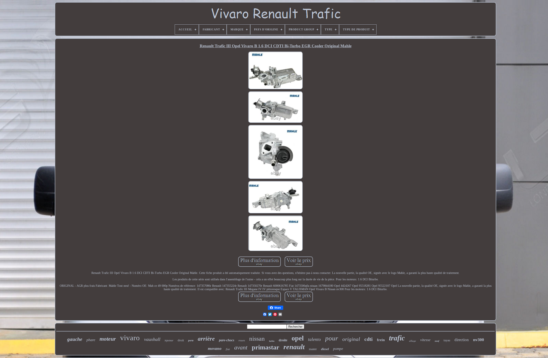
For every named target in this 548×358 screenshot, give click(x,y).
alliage (412, 341)
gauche (74, 339)
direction (461, 339)
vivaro (130, 338)
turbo (271, 341)
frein (381, 340)
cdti (368, 339)
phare (90, 340)
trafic (397, 338)
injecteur (169, 340)
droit (181, 340)
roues (241, 340)
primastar (265, 347)
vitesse (425, 340)
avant (240, 347)
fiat (228, 349)
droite (283, 340)
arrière (206, 339)
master (313, 349)
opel (298, 338)
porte (191, 340)
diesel (325, 349)
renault (294, 347)
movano (215, 348)
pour (331, 338)
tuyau (447, 340)
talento (314, 339)
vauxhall (152, 339)
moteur (108, 339)
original (351, 339)
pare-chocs (226, 340)
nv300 (478, 339)
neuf (437, 341)
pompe (338, 349)
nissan (257, 338)
